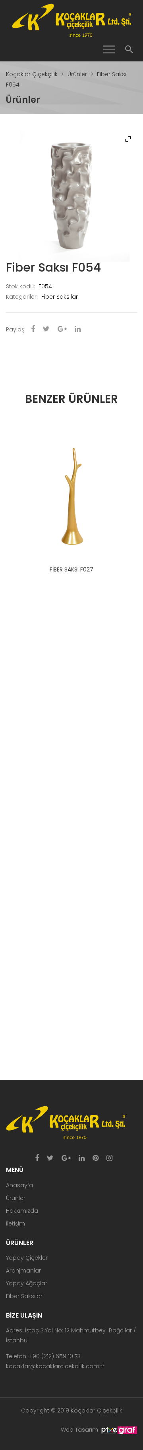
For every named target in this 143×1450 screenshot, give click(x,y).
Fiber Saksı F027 (71, 569)
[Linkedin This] (78, 329)
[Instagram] (109, 1158)
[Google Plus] (66, 1158)
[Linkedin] (82, 1158)
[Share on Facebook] (33, 329)
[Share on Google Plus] (62, 329)
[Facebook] (37, 1158)
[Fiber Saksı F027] (71, 489)
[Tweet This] (46, 329)
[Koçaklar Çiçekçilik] (71, 20)
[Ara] (129, 49)
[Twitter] (50, 1158)
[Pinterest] (96, 1158)
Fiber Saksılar (59, 297)
